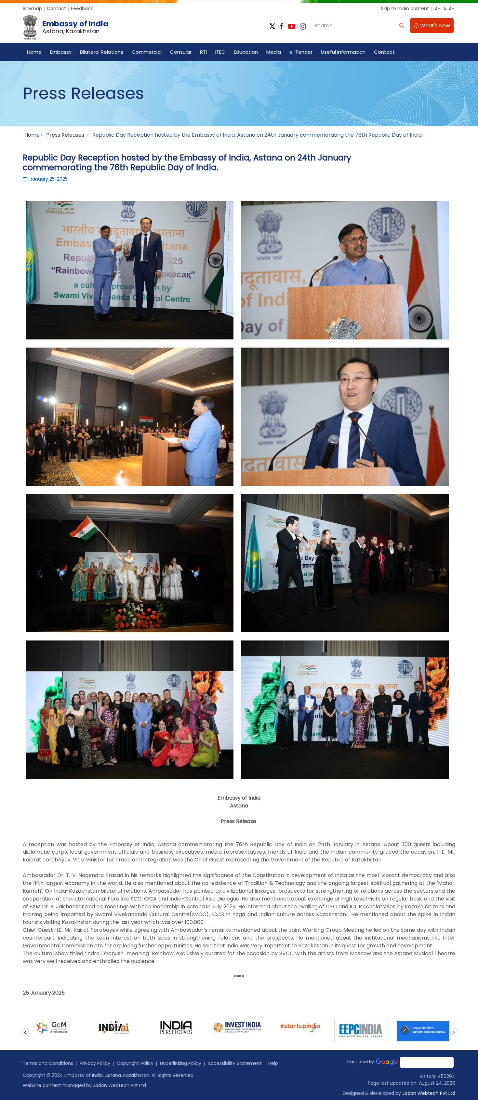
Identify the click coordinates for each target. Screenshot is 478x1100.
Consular (181, 51)
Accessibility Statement (235, 1063)
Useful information (343, 51)
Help (273, 1063)
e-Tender (300, 51)
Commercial (147, 51)
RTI (203, 51)
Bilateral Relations (101, 51)
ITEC (220, 51)
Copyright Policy (135, 1063)
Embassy (61, 51)
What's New (434, 25)
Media (273, 51)
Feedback (82, 8)
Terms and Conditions (48, 1063)
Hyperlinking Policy (180, 1063)
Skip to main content (405, 8)
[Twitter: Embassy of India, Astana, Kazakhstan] (272, 26)
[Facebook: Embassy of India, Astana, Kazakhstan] (281, 26)
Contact (56, 8)
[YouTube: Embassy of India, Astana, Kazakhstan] (291, 26)
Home (34, 51)
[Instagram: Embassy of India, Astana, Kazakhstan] (303, 26)
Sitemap (32, 8)
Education (246, 51)
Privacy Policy (95, 1063)
